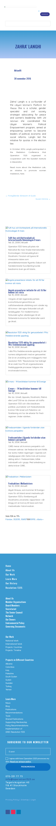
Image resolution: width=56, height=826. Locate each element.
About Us (10, 570)
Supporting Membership (16, 722)
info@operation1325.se (20, 779)
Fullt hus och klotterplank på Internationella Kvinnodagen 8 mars (24, 239)
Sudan (8, 680)
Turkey (9, 686)
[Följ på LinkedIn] (18, 812)
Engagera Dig (45, 14)
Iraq (7, 670)
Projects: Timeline (13, 650)
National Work (12, 640)
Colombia (10, 667)
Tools (8, 716)
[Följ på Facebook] (8, 812)
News (8, 703)
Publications (11, 709)
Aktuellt (17, 70)
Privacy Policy (12, 800)
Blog (8, 706)
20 (16, 519)
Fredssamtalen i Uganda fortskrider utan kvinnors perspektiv (26, 438)
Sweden (9, 683)
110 (34, 519)
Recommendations (14, 712)
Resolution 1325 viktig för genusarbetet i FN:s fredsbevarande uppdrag (27, 343)
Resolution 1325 (14, 587)
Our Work (10, 574)
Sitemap (25, 800)
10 (14, 519)
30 (19, 519)
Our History (11, 583)
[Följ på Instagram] (13, 812)
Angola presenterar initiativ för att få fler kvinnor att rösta (27, 291)
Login (33, 800)
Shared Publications (14, 719)
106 (22, 519)
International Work (14, 644)
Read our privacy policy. (20, 761)
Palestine (10, 673)
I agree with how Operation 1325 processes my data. (27, 760)
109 (31, 519)
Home (8, 566)
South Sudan (11, 676)
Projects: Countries (14, 647)
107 (25, 519)
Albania (9, 664)
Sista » (40, 519)
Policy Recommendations (17, 725)
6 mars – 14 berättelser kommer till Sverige (24, 389)
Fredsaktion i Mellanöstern (20, 483)
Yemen (9, 689)
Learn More (11, 579)
